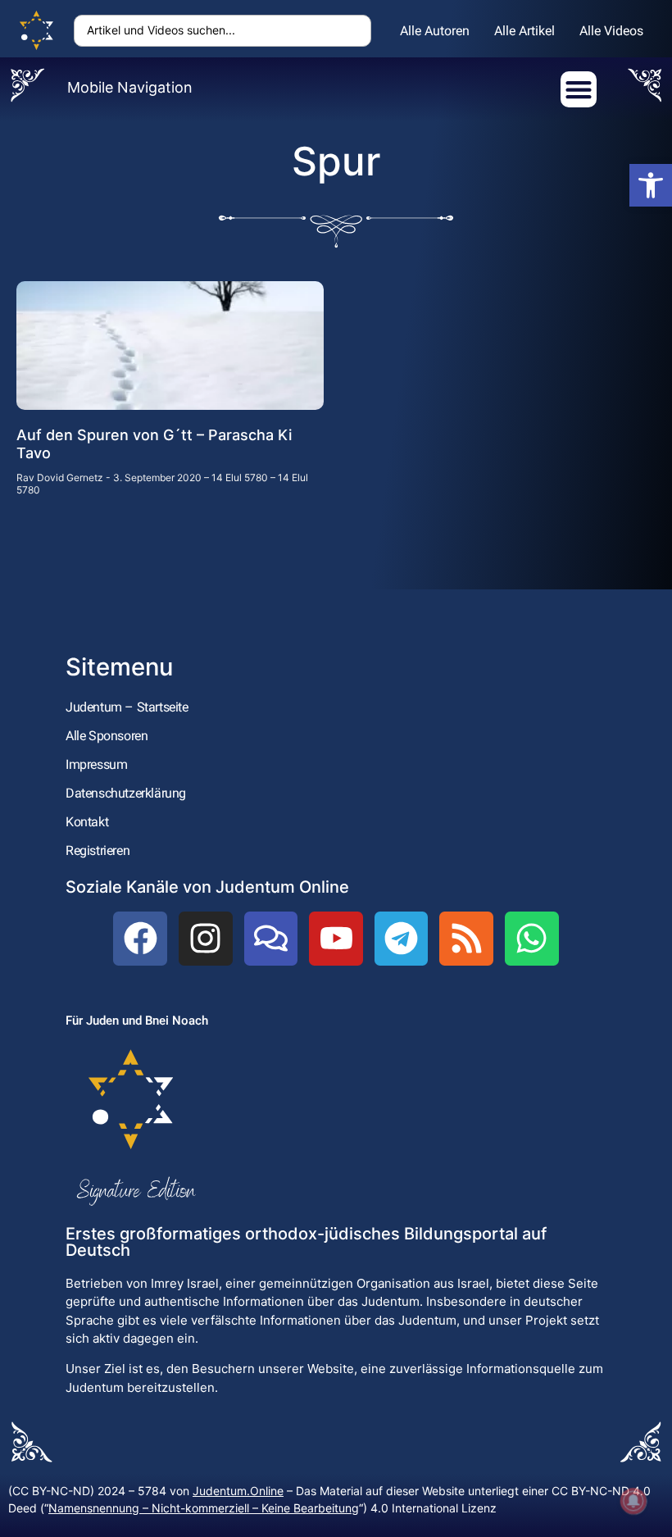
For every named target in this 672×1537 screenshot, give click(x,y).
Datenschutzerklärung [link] (126, 793)
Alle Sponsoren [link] (107, 735)
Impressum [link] (96, 764)
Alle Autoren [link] (435, 31)
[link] (650, 185)
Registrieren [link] (97, 850)
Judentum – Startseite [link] (127, 707)
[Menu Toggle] (579, 89)
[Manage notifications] (633, 1501)
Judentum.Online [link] (238, 1491)
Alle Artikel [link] (524, 31)
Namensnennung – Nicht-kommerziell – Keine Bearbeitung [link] (203, 1508)
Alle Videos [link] (611, 31)
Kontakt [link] (87, 822)
